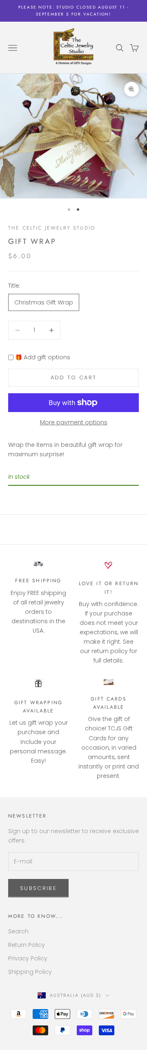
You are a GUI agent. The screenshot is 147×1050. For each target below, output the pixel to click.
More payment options (73, 422)
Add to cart (74, 377)
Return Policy (26, 945)
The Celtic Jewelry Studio (51, 228)
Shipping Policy (30, 972)
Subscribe (38, 888)
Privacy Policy (27, 958)
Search (18, 931)
